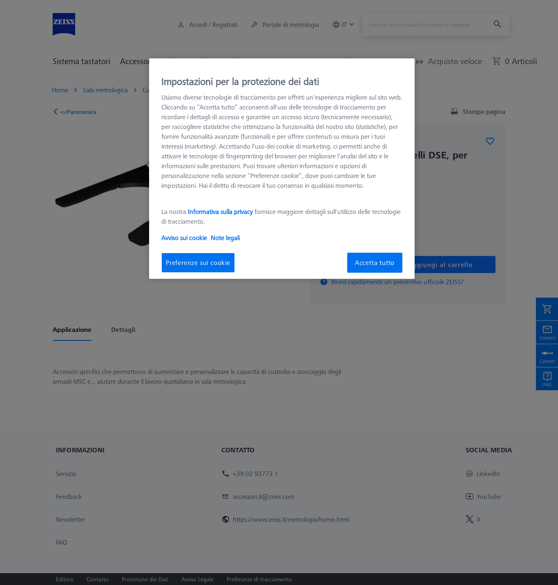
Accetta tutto (375, 262)
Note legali (225, 238)
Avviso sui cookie (184, 238)
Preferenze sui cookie (198, 262)
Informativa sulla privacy (220, 211)
